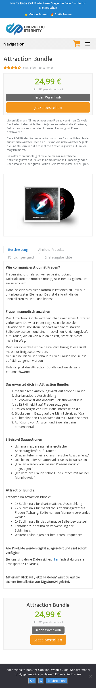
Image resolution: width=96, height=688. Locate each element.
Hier (55, 559)
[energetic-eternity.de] (48, 28)
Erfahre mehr (57, 680)
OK (32, 680)
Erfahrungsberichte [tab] (58, 257)
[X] (90, 676)
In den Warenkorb (48, 97)
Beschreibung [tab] (18, 249)
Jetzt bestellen (48, 107)
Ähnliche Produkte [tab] (51, 249)
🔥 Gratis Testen (61, 14)
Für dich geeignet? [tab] (21, 257)
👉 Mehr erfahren (36, 14)
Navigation (13, 44)
